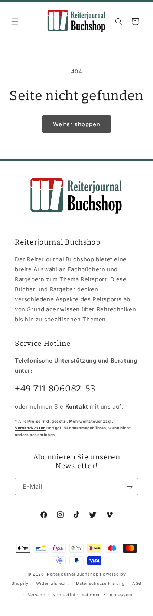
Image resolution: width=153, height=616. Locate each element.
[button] (15, 21)
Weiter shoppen (76, 124)
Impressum (120, 594)
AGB (136, 583)
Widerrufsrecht (52, 583)
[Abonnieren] (129, 486)
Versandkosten (30, 428)
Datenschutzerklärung (100, 583)
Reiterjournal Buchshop (72, 574)
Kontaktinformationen (77, 594)
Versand (37, 594)
